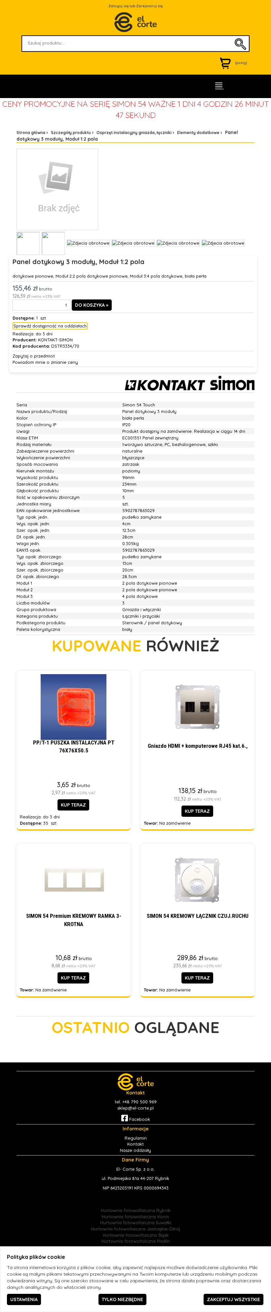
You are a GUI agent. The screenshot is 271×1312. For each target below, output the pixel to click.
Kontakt (135, 1144)
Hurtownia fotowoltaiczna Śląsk (136, 1235)
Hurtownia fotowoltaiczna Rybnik (136, 1210)
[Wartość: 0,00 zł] (227, 63)
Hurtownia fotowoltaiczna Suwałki (135, 1222)
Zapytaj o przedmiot (34, 356)
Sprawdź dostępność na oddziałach (50, 325)
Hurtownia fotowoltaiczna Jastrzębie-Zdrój (135, 1228)
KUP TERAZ (73, 805)
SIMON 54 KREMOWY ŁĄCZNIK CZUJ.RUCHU (198, 916)
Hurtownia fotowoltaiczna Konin (135, 1216)
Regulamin (136, 1138)
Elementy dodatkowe (198, 132)
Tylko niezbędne (122, 1299)
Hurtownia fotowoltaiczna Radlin (135, 1241)
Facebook (139, 1119)
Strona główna (31, 132)
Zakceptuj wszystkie (233, 1299)
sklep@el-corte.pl (135, 1108)
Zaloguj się (118, 6)
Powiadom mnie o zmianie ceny (45, 362)
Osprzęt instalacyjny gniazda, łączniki (134, 132)
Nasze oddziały (135, 1150)
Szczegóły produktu (71, 132)
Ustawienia (24, 1299)
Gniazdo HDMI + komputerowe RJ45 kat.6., (198, 745)
